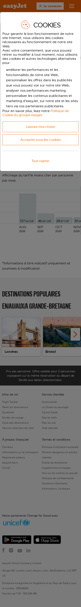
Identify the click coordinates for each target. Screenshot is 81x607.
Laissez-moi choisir (40, 127)
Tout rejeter (40, 161)
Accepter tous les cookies (40, 140)
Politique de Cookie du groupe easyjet (35, 113)
